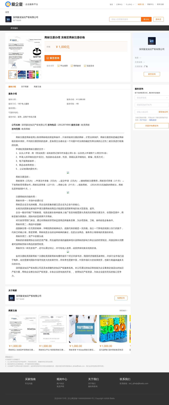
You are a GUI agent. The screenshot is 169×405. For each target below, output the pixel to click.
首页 (111, 4)
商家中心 (150, 4)
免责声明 (60, 386)
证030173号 (61, 398)
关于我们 (92, 383)
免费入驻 (141, 4)
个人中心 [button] (129, 4)
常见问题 (28, 383)
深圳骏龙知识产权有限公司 (25, 17)
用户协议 (60, 383)
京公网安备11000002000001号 (81, 398)
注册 (162, 4)
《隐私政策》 (153, 120)
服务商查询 (92, 386)
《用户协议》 (143, 120)
